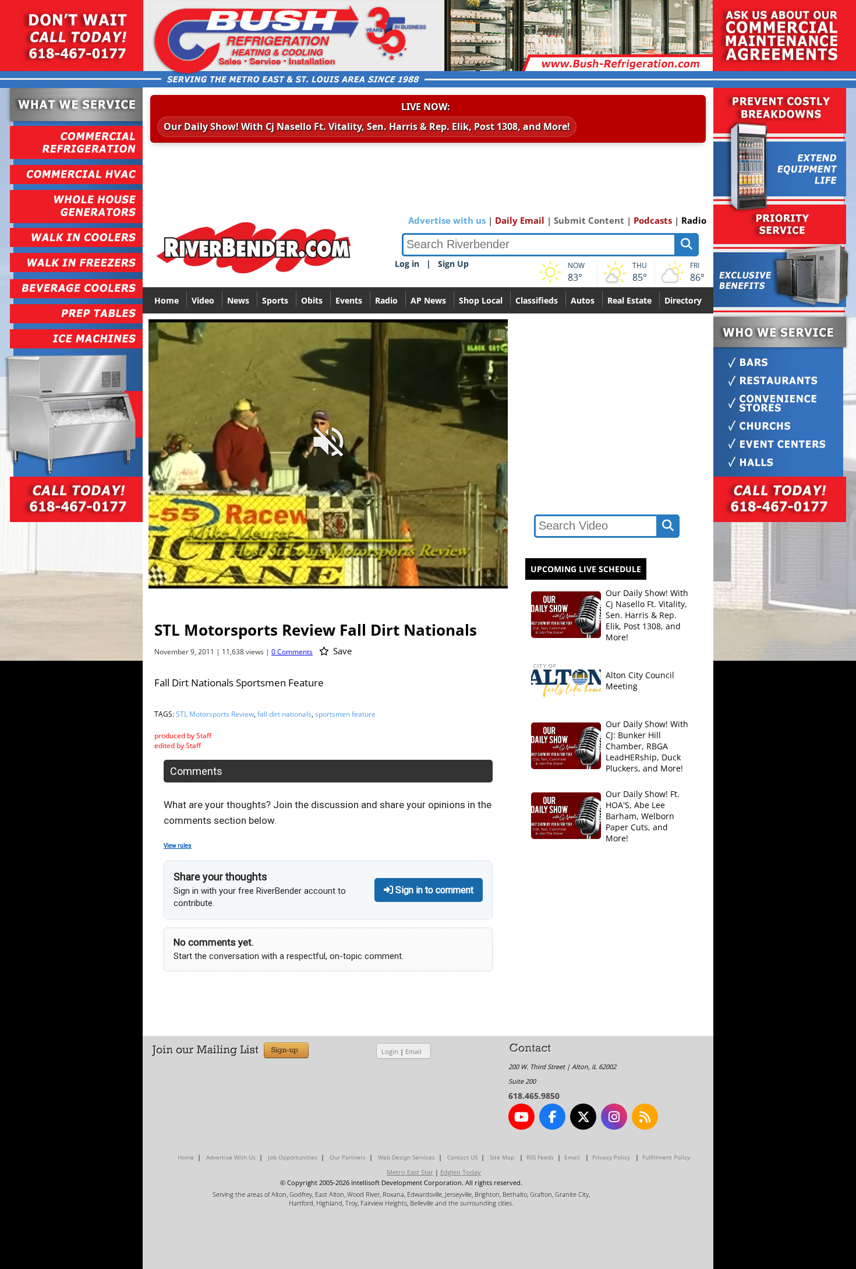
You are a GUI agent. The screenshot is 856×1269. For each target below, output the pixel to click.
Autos (583, 300)
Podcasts (653, 220)
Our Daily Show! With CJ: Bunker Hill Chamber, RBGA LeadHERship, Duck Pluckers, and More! (647, 746)
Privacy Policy (611, 1157)
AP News (428, 300)
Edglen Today (460, 1172)
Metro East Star (410, 1172)
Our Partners (348, 1157)
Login (389, 1051)
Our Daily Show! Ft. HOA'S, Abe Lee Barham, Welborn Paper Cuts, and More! (643, 816)
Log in (407, 263)
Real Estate (629, 300)
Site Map (502, 1157)
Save (341, 651)
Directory (683, 300)
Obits (312, 300)
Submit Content (589, 220)
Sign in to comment (433, 890)
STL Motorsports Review (215, 714)
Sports (275, 300)
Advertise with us (447, 220)
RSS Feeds (540, 1157)
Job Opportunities (292, 1157)
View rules (178, 846)
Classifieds (536, 300)
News (238, 300)
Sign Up (453, 263)
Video (203, 300)
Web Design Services (406, 1157)
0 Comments (292, 652)
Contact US (462, 1157)
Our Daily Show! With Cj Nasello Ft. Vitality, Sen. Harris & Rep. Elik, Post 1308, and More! (367, 126)
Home (166, 300)
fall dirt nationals (284, 714)
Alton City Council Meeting (640, 680)
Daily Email (519, 220)
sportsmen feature (345, 714)
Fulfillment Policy (666, 1157)
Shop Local (481, 300)
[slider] (327, 559)
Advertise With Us (231, 1157)
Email (413, 1051)
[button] (447, 578)
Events (348, 300)
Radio (693, 220)
